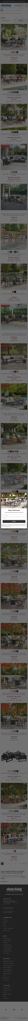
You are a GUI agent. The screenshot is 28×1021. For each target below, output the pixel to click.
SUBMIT (14, 521)
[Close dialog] (26, 494)
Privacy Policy (6, 526)
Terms (10, 526)
